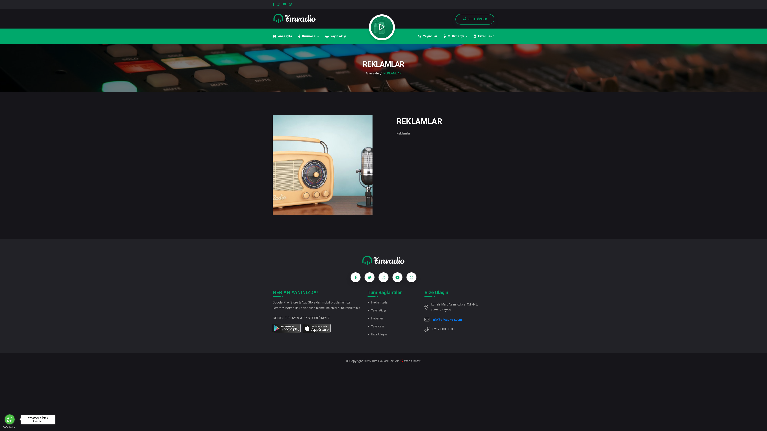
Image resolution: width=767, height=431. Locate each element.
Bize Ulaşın (379, 334)
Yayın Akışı (378, 310)
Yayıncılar (377, 326)
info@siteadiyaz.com (447, 319)
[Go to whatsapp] (10, 419)
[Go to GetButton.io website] (9, 427)
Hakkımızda (379, 302)
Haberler (377, 318)
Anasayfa (372, 73)
